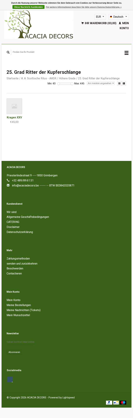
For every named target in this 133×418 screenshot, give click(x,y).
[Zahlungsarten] (109, 402)
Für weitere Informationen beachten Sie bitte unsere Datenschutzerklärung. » (84, 7)
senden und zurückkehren (22, 263)
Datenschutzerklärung (20, 232)
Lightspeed (69, 397)
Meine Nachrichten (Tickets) (24, 310)
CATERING (13, 222)
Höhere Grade (67, 78)
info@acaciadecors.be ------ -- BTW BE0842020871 (43, 185)
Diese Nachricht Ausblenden (28, 7)
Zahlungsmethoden (18, 258)
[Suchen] (8, 52)
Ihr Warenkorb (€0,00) (100, 23)
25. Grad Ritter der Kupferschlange (99, 78)
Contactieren (14, 273)
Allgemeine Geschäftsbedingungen (28, 217)
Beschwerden (15, 268)
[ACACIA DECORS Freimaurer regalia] (39, 22)
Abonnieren (14, 352)
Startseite (13, 78)
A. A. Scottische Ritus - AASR (38, 78)
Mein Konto (13, 300)
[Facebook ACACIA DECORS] (10, 379)
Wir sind (11, 212)
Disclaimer (13, 227)
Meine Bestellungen (19, 305)
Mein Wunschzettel (18, 315)
